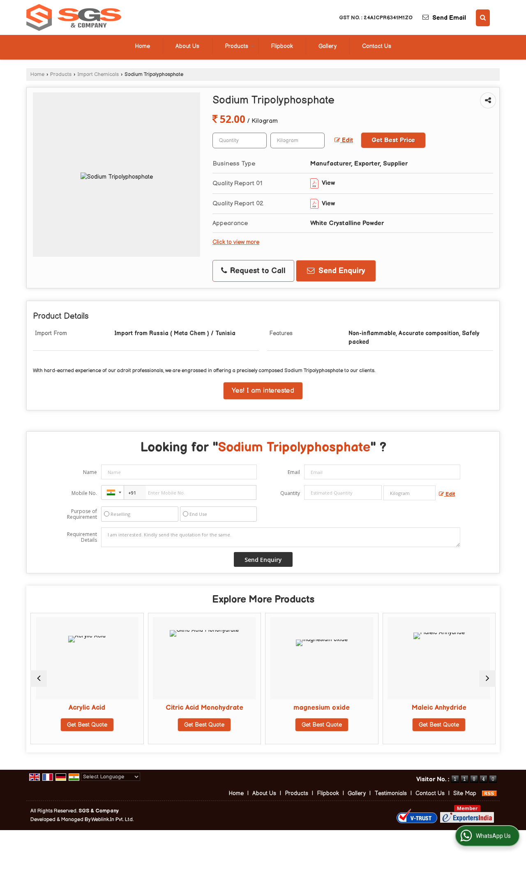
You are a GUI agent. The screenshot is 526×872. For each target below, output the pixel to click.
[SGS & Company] (73, 17)
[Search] (483, 17)
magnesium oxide (321, 708)
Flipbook (282, 46)
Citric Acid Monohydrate (203, 708)
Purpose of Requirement (82, 514)
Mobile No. (84, 493)
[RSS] (489, 793)
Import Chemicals (98, 74)
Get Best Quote (86, 724)
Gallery (327, 46)
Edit (346, 140)
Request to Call (257, 271)
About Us (187, 46)
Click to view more (235, 242)
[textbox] (297, 140)
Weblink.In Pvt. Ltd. (112, 820)
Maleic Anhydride (438, 708)
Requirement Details (82, 537)
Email (294, 472)
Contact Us (376, 46)
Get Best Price (393, 140)
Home (142, 46)
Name (90, 472)
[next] (487, 678)
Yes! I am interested (263, 391)
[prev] (38, 678)
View (328, 183)
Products (236, 46)
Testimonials (390, 793)
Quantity (290, 493)
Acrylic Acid (86, 708)
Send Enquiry (340, 271)
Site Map (464, 793)
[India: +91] (112, 492)
